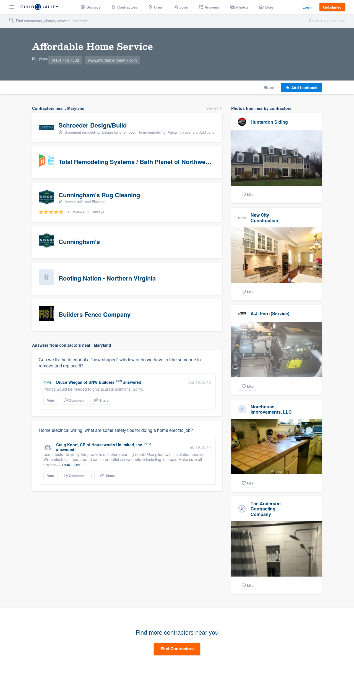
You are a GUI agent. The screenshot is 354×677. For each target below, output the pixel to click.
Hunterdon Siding (269, 122)
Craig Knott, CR (70, 444)
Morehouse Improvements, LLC (271, 409)
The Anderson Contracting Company (266, 508)
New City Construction (264, 217)
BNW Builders (101, 382)
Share (269, 87)
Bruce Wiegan (69, 382)
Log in (308, 7)
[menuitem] (90, 7)
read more (71, 464)
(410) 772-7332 (65, 60)
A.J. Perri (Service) (270, 313)
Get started (332, 7)
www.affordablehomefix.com (112, 60)
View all (212, 108)
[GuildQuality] (39, 7)
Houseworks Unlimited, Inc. (117, 444)
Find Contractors (177, 648)
